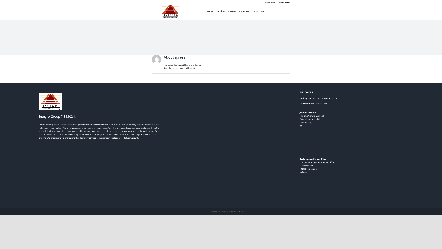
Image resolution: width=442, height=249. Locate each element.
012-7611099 (321, 103)
